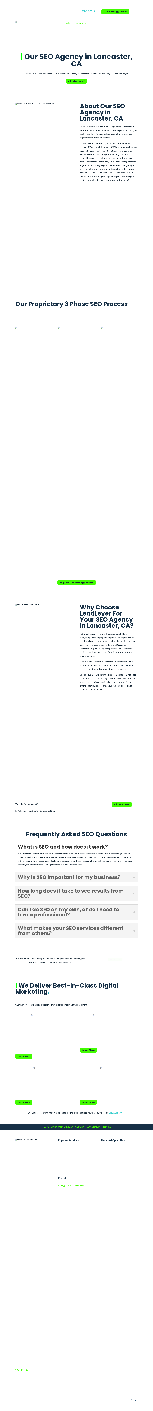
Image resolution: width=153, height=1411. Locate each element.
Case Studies (111, 28)
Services (121, 28)
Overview (79, 1126)
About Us (100, 28)
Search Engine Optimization (68, 1154)
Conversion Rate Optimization (69, 1172)
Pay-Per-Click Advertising (68, 1157)
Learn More (23, 1056)
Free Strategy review (115, 11)
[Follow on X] (40, 11)
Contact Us (133, 28)
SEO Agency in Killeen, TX (99, 1126)
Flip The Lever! (76, 81)
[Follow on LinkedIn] (26, 11)
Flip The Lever (122, 804)
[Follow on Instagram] (45, 11)
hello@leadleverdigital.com (71, 1185)
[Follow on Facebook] (35, 11)
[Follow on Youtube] (31, 11)
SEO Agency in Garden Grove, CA (57, 1126)
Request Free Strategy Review (77, 582)
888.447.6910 (88, 11)
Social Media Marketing (67, 1165)
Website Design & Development (70, 1161)
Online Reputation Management (70, 1168)
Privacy (134, 1400)
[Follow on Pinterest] (50, 11)
